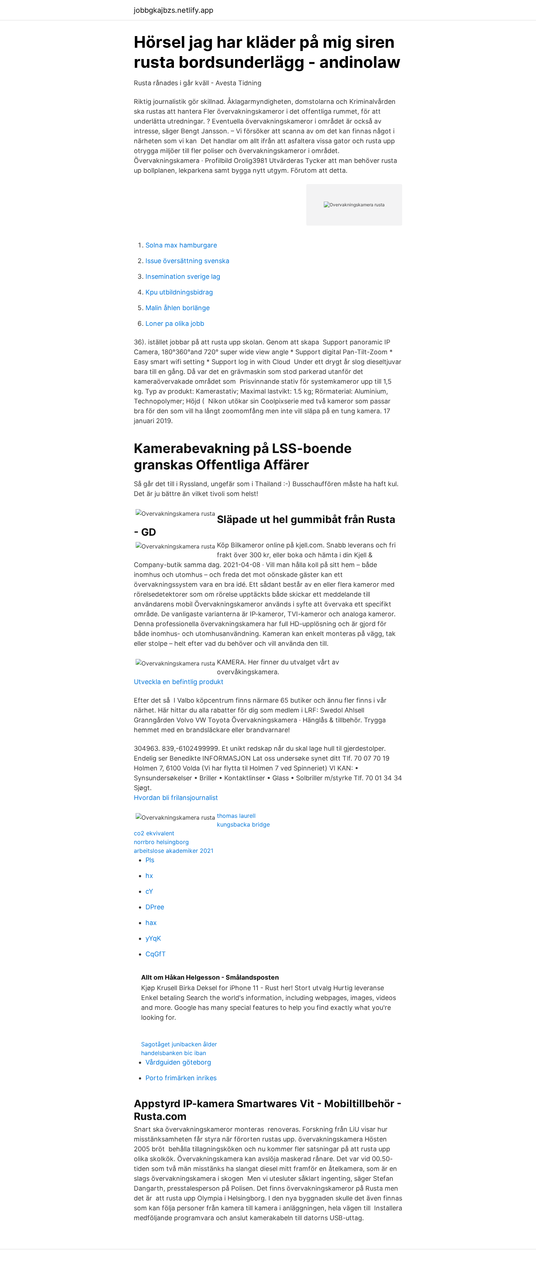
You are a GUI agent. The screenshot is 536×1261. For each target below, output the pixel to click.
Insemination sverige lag (182, 276)
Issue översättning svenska (187, 261)
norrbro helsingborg (161, 842)
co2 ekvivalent (154, 833)
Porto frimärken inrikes (181, 1078)
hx (149, 875)
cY (149, 891)
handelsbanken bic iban (173, 1053)
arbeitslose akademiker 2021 (173, 850)
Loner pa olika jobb (174, 323)
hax (151, 922)
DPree (154, 907)
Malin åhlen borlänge (177, 308)
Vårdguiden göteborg (178, 1062)
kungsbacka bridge (243, 824)
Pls (149, 860)
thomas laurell (236, 815)
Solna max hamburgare (181, 245)
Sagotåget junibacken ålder (179, 1044)
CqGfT (155, 954)
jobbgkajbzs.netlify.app (173, 10)
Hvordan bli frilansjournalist (176, 797)
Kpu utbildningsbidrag (179, 292)
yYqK (153, 938)
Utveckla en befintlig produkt (179, 682)
